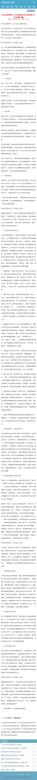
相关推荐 (5, 741)
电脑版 (17, 774)
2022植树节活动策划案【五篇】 (11, 752)
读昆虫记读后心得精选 (8, 769)
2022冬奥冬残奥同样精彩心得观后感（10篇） (15, 766)
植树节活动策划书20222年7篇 (10, 759)
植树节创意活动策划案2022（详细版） (13, 755)
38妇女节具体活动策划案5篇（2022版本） (14, 748)
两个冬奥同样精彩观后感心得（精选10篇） (14, 762)
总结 (27, 19)
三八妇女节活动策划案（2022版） (12, 744)
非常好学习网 (10, 774)
